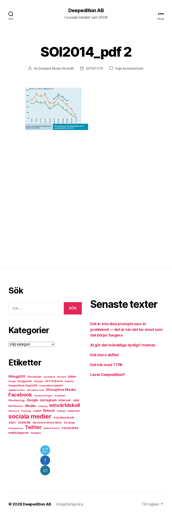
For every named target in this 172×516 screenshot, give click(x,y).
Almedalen (34, 376)
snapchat (74, 410)
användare (49, 377)
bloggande (24, 381)
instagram (48, 400)
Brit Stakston (54, 381)
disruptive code (35, 390)
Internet (64, 400)
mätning (42, 406)
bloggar (38, 381)
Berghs (61, 376)
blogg (12, 381)
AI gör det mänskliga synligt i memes (122, 345)
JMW (76, 400)
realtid (37, 410)
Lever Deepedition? (107, 374)
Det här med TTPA (106, 365)
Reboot (49, 411)
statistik (24, 422)
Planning (26, 411)
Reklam (61, 410)
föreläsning (16, 400)
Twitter (33, 427)
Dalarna (69, 381)
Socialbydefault (63, 417)
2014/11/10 (94, 68)
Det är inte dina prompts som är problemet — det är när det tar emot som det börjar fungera (126, 329)
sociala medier (29, 416)
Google (32, 400)
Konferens (15, 406)
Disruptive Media (61, 389)
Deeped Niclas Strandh (56, 68)
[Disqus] (86, 199)
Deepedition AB (86, 10)
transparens (15, 428)
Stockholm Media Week (47, 422)
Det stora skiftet (104, 355)
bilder (72, 376)
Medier (30, 406)
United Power (52, 428)
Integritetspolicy (69, 504)
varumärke (70, 428)
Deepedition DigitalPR (22, 385)
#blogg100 (16, 376)
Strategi (69, 422)
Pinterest (13, 410)
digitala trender (16, 390)
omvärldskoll (64, 405)
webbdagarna (18, 432)
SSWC (12, 422)
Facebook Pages (43, 395)
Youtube (36, 433)
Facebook (20, 395)
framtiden (60, 395)
